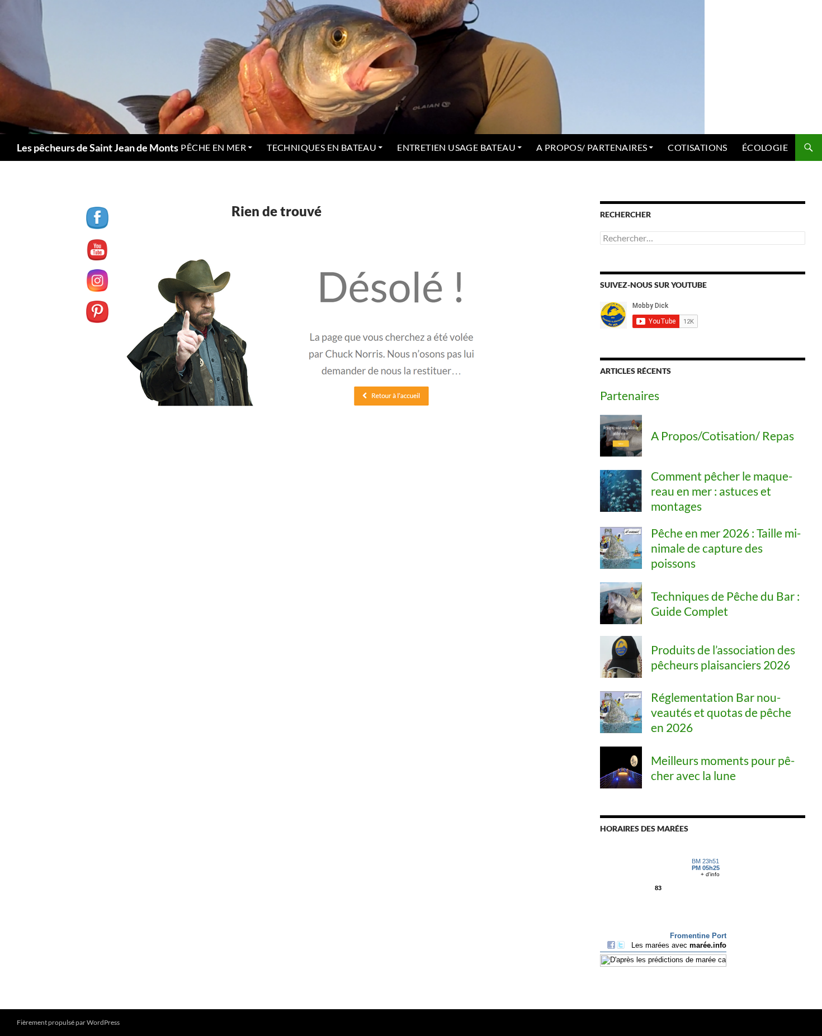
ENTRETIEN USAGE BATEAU (456, 147)
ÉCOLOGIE (765, 147)
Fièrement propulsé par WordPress (68, 1022)
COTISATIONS (697, 147)
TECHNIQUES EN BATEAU (321, 147)
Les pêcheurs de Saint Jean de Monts (97, 147)
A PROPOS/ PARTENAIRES (591, 147)
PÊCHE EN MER (213, 147)
